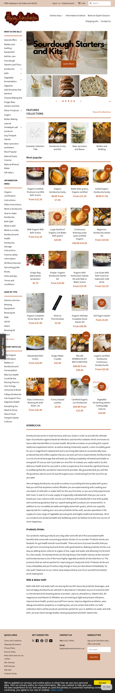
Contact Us (106, 21)
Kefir (6, 73)
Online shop (56, 15)
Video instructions (12, 204)
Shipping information (12, 644)
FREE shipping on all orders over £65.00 (20, 3)
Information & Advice (75, 15)
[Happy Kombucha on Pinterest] (41, 641)
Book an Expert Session (99, 15)
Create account (68, 3)
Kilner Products (11, 110)
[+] (20, 40)
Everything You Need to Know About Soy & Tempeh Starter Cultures (11, 414)
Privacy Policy (9, 648)
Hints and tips (10, 276)
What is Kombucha (13, 208)
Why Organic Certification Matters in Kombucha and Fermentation (11, 363)
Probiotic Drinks (10, 673)
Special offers (10, 39)
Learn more (57, 689)
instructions (10, 200)
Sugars (7, 114)
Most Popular (10, 151)
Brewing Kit (9, 312)
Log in (54, 3)
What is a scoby (11, 230)
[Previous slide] (56, 101)
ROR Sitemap (9, 666)
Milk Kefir (8, 670)
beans (7, 326)
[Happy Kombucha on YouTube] (50, 641)
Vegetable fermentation (10, 79)
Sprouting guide (11, 267)
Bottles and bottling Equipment (9, 48)
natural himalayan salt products (11, 127)
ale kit (7, 321)
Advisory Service (12, 300)
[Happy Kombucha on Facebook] (37, 641)
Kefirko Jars (10, 56)
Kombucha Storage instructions (10, 246)
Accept (102, 682)
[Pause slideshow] (110, 101)
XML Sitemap (9, 662)
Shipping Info (92, 21)
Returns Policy (10, 652)
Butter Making (10, 119)
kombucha (9, 69)
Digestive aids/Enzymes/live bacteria (12, 89)
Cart (83, 3)
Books (7, 271)
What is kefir (10, 225)
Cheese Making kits (13, 97)
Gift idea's (9, 172)
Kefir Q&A (8, 221)
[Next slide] (81, 101)
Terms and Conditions (13, 640)
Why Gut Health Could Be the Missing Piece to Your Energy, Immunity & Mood (12, 382)
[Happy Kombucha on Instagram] (46, 641)
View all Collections (102, 112)
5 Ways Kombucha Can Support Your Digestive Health (12, 398)
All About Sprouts (12, 263)
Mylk (6, 317)
